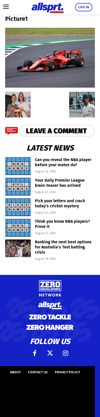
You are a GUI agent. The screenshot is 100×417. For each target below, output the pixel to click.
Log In (83, 7)
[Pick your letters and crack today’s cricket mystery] (18, 207)
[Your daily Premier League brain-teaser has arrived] (18, 187)
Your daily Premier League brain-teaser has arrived (60, 183)
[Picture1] (50, 86)
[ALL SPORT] (47, 7)
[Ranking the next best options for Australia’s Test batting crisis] (18, 248)
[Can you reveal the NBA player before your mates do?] (18, 166)
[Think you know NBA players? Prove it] (18, 228)
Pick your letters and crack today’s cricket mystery (60, 203)
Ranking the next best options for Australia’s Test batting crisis (63, 247)
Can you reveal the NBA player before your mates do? (63, 162)
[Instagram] (65, 353)
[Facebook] (34, 353)
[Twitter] (50, 353)
